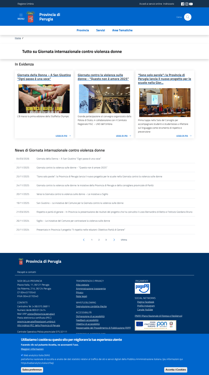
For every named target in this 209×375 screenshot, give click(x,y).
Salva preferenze (32, 369)
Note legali (81, 296)
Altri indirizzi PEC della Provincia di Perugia (38, 325)
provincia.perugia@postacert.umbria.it (36, 321)
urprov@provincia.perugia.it (41, 314)
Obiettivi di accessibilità (88, 324)
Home (18, 38)
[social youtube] (191, 4)
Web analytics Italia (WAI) (37, 355)
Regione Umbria (26, 4)
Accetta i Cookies (176, 369)
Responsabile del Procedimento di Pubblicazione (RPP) (103, 328)
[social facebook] (183, 4)
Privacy (79, 292)
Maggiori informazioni (32, 349)
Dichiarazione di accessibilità (90, 316)
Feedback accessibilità (87, 320)
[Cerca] (187, 17)
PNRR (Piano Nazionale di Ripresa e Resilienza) (158, 316)
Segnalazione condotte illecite (91, 306)
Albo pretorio (82, 285)
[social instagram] (187, 4)
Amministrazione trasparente (91, 288)
